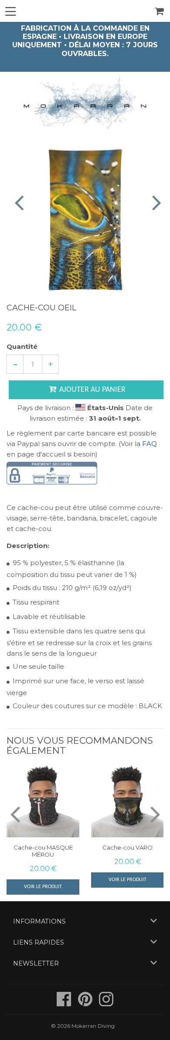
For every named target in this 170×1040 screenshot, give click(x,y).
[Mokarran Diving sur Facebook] (64, 1003)
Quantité (22, 346)
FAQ (149, 443)
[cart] (160, 11)
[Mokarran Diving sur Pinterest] (85, 1003)
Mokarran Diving (93, 1025)
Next (155, 202)
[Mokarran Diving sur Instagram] (106, 1003)
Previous (14, 202)
